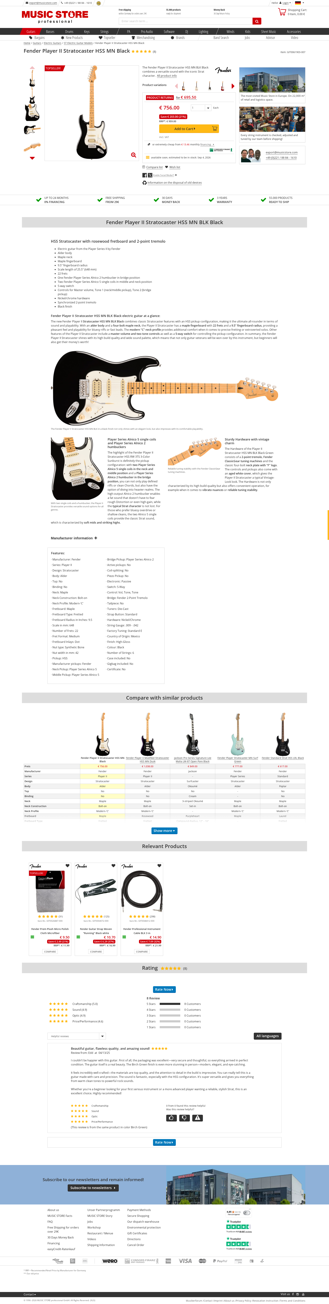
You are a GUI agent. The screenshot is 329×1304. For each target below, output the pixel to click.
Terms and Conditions (292, 1300)
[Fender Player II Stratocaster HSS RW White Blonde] (196, 86)
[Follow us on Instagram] (298, 1294)
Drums (69, 31)
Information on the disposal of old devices (175, 182)
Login (286, 2)
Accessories (294, 31)
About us (53, 1210)
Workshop (94, 1227)
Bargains (39, 37)
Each (216, 107)
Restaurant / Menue (100, 1233)
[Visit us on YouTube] (303, 1294)
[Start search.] (257, 21)
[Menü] (250, 1210)
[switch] (246, 1213)
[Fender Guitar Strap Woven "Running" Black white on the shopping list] (113, 866)
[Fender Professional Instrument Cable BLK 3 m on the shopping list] (159, 866)
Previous (32, 67)
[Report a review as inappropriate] (197, 1118)
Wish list (174, 167)
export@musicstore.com (43, 2)
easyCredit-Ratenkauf (61, 1249)
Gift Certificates (137, 1233)
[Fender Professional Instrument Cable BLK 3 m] (142, 892)
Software (169, 31)
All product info (167, 76)
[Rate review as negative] (184, 1118)
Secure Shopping (138, 1216)
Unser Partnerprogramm (103, 1210)
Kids (247, 31)
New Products (74, 37)
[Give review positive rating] (171, 1118)
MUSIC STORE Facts (59, 1216)
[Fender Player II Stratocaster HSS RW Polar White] (209, 86)
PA (128, 31)
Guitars (31, 31)
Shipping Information (101, 1245)
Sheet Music (268, 31)
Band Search (221, 37)
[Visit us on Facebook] (293, 1294)
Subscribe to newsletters (91, 1187)
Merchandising (146, 37)
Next (32, 158)
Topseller (109, 37)
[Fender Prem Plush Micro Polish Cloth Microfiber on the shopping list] (67, 866)
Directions (134, 1239)
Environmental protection (144, 1227)
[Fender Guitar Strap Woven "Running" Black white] (96, 892)
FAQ (50, 1222)
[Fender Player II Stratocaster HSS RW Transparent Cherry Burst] (222, 86)
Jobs (247, 37)
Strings (104, 31)
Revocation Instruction (265, 1300)
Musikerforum (194, 1300)
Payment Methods (139, 1210)
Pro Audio (147, 31)
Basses (50, 31)
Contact (29, 1294)
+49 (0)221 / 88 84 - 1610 (281, 158)
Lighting (203, 31)
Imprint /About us (224, 1300)
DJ (186, 31)
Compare (50, 951)
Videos (91, 1239)
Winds (230, 31)
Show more (163, 830)
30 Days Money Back (60, 1237)
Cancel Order (135, 1245)
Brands (180, 37)
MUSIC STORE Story (99, 1216)
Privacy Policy (243, 1300)
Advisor (270, 37)
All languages (268, 1036)
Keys (87, 31)
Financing (53, 1243)
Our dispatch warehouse (143, 1222)
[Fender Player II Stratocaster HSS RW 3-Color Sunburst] (183, 86)
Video (294, 37)
